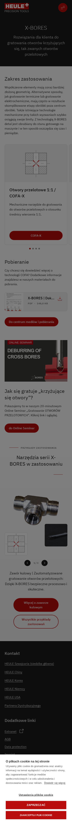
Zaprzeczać (36, 805)
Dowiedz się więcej (54, 783)
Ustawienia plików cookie (36, 795)
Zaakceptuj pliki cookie (36, 815)
